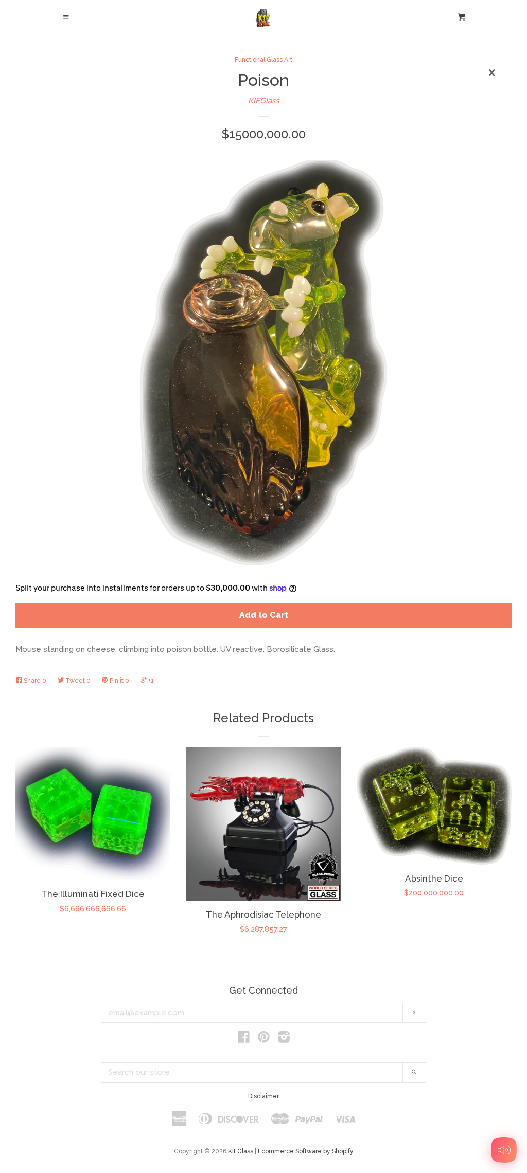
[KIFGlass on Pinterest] (263, 1039)
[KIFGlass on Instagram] (283, 1039)
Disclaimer (263, 1096)
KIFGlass (263, 100)
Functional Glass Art (263, 59)
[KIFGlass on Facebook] (243, 1039)
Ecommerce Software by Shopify (306, 1151)
